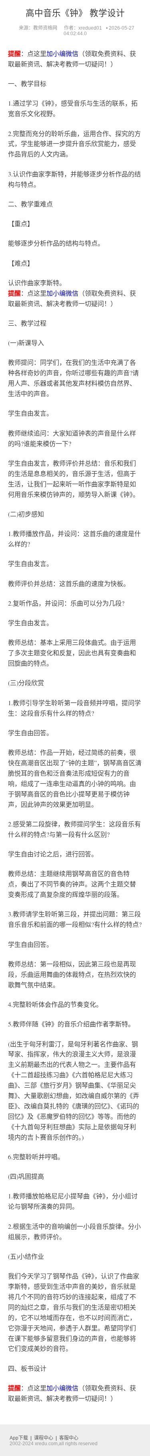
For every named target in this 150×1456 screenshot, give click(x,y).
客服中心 (68, 1438)
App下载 (19, 1438)
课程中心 (43, 1438)
